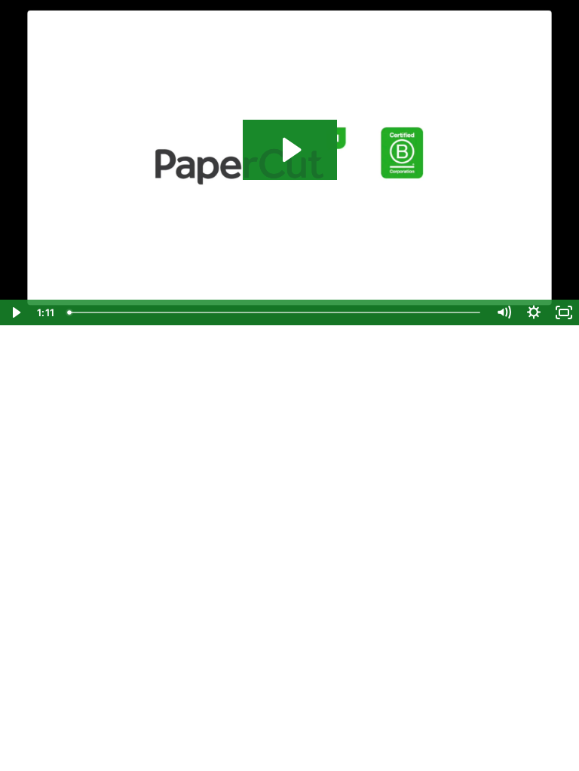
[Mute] (504, 312)
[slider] (275, 312)
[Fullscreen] (564, 312)
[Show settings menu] (534, 312)
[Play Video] (15, 312)
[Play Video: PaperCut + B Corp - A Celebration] (290, 150)
